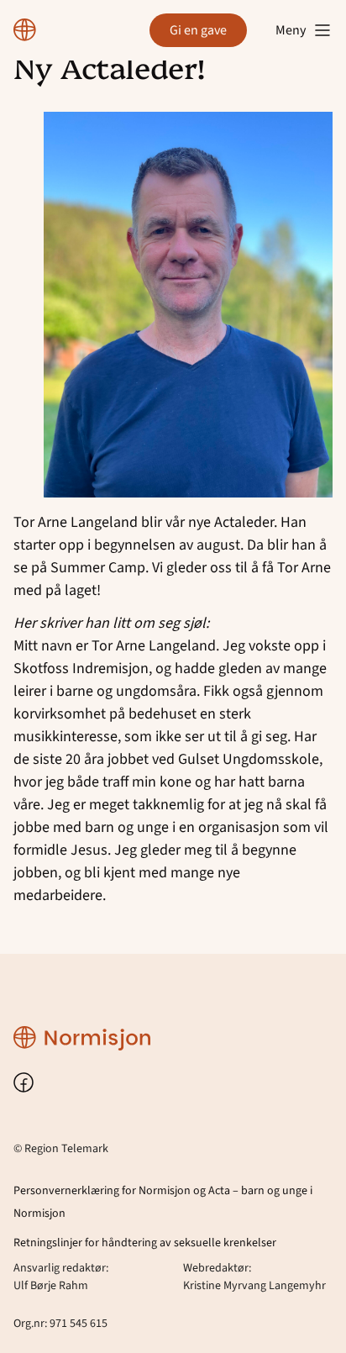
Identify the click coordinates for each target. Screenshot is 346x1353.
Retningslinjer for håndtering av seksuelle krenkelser (144, 1243)
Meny (290, 30)
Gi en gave (198, 30)
